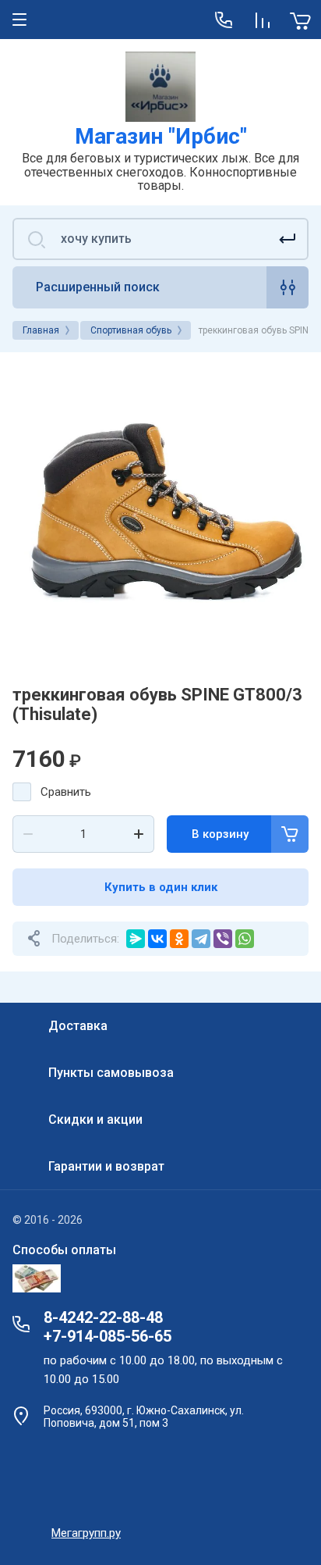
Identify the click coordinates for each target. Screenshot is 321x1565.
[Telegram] (201, 938)
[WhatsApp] (244, 938)
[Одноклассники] (179, 938)
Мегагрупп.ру (86, 1533)
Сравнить (66, 792)
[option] (160, 513)
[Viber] (222, 938)
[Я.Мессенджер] (135, 938)
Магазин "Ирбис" (161, 136)
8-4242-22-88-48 (103, 1317)
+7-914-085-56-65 (107, 1336)
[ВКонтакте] (157, 938)
